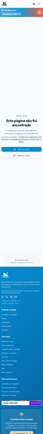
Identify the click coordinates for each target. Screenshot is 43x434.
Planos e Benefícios (9, 388)
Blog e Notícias (7, 364)
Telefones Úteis (7, 341)
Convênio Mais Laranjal (10, 349)
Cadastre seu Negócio (10, 384)
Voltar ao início (23, 149)
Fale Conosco (6, 372)
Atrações (4, 330)
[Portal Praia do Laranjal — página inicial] (4, 4)
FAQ (3, 368)
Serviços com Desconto (10, 391)
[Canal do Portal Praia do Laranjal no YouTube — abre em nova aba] (11, 297)
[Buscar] (39, 12)
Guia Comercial (7, 345)
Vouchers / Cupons (8, 353)
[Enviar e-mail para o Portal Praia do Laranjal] (15, 297)
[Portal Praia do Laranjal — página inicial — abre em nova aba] (21, 403)
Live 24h (4, 357)
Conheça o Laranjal (9, 314)
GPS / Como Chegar (9, 361)
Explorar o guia (23, 155)
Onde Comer (6, 326)
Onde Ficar (5, 322)
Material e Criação (8, 395)
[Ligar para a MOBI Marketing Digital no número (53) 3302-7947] (7, 297)
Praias (3, 318)
